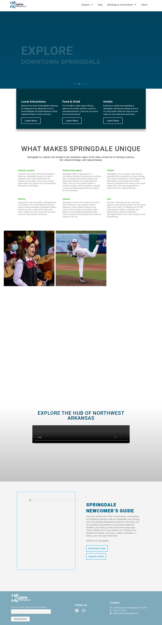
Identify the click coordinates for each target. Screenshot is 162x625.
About (144, 4)
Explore (86, 4)
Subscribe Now (20, 619)
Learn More (31, 120)
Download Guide (97, 548)
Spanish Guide (96, 556)
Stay (100, 4)
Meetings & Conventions (120, 4)
